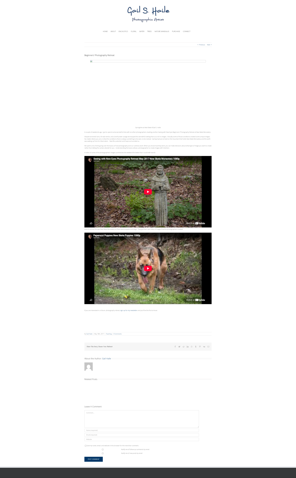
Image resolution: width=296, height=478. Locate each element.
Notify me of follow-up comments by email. (135, 449)
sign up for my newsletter (128, 310)
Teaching (109, 334)
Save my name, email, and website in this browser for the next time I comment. (113, 446)
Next (208, 45)
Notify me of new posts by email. (132, 453)
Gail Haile (89, 334)
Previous (202, 45)
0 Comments (118, 334)
